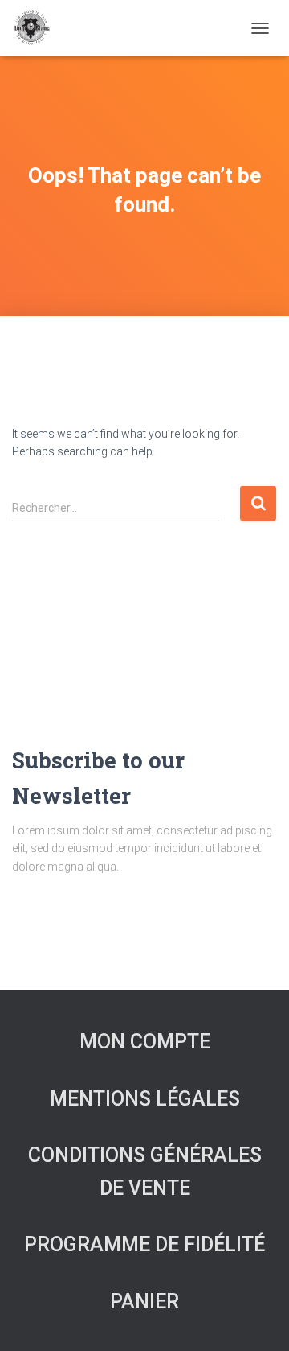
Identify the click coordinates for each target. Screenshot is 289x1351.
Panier (144, 1301)
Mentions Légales (145, 1098)
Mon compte (144, 1041)
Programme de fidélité (144, 1244)
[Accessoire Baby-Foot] (37, 28)
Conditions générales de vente (145, 1171)
